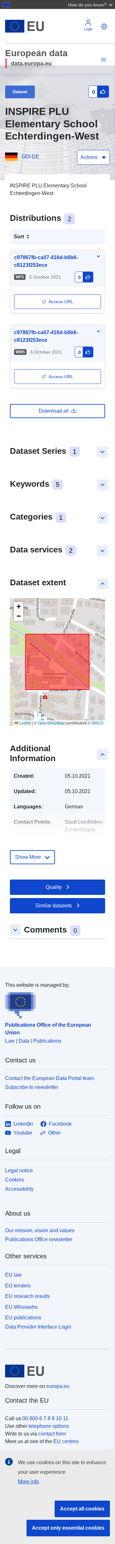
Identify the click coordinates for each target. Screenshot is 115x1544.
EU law (13, 1275)
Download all (54, 411)
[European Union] (55, 1371)
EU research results (27, 1296)
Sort (19, 236)
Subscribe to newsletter (31, 1087)
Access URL (61, 301)
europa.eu (57, 1386)
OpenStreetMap (51, 722)
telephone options (48, 1426)
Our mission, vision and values (39, 1230)
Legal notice (19, 1170)
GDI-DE (30, 156)
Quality (54, 887)
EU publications (23, 1317)
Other (54, 1133)
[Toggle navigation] (102, 59)
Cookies (14, 1179)
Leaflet (24, 722)
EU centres (66, 1441)
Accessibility (19, 1189)
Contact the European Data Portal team (49, 1078)
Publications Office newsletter (38, 1239)
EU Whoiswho (21, 1307)
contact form (52, 1433)
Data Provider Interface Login (38, 1327)
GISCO (97, 722)
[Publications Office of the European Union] (55, 1003)
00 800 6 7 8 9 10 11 (45, 1418)
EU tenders (18, 1285)
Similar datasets (53, 905)
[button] (91, 4)
